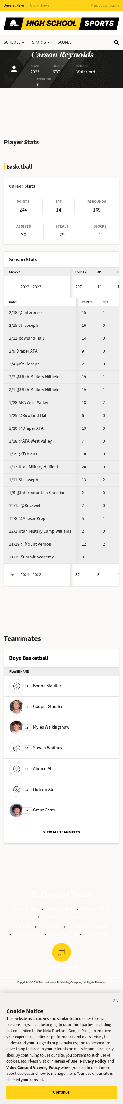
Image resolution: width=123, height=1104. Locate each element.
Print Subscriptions (105, 5)
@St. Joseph (24, 364)
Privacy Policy (59, 909)
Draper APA (23, 351)
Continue (61, 1092)
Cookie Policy (95, 909)
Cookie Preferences (62, 916)
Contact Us (50, 926)
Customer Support (88, 926)
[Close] (115, 1001)
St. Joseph (23, 325)
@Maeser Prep (27, 518)
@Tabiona (23, 454)
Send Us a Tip (63, 934)
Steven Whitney (43, 748)
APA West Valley (28, 403)
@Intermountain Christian (37, 493)
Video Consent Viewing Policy (33, 1067)
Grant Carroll (41, 810)
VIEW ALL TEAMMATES (61, 832)
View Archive (97, 934)
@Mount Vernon (30, 544)
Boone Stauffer (43, 686)
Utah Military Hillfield (33, 467)
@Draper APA (26, 428)
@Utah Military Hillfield (34, 377)
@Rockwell (25, 506)
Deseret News (14, 5)
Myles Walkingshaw (47, 727)
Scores (65, 42)
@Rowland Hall (28, 415)
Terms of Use (25, 909)
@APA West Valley (30, 441)
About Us (22, 926)
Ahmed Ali (38, 769)
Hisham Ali (39, 789)
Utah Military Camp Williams (40, 531)
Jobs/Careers (28, 934)
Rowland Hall (26, 338)
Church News (39, 5)
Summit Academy (31, 557)
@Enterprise (25, 312)
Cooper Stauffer (44, 706)
